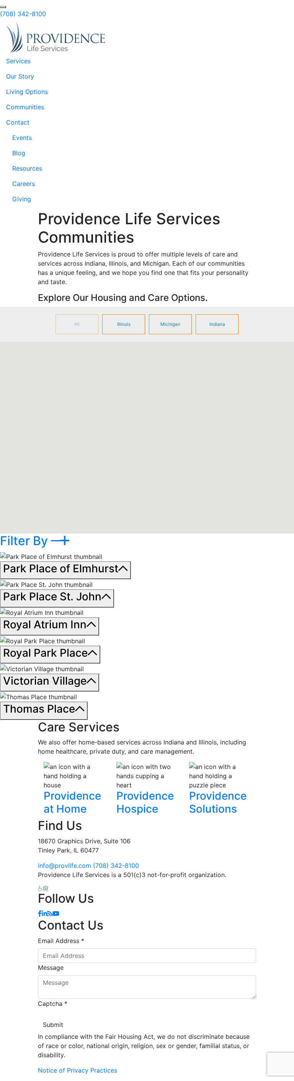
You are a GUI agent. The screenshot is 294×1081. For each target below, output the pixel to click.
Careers (23, 183)
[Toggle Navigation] (277, 37)
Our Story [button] (20, 76)
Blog (18, 153)
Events (22, 137)
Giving (21, 199)
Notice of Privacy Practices (77, 1070)
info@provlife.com (64, 865)
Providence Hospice (145, 802)
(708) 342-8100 (23, 14)
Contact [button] (17, 122)
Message (51, 967)
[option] (77, 324)
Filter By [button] (25, 540)
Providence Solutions (218, 802)
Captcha (52, 1003)
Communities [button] (25, 107)
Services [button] (18, 61)
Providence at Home (72, 802)
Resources (27, 168)
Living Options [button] (27, 91)
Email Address (61, 941)
